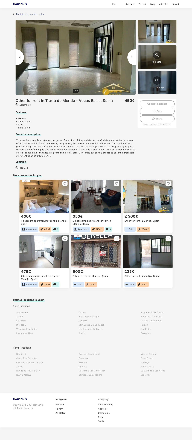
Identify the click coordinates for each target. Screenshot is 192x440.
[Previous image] (20, 57)
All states (60, 413)
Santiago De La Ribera (90, 375)
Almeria (20, 316)
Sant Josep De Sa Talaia (91, 325)
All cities (163, 4)
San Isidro (146, 329)
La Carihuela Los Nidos (153, 370)
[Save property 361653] (65, 183)
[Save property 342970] (116, 238)
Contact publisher (157, 103)
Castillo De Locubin (151, 320)
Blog (152, 4)
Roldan (144, 325)
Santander (146, 375)
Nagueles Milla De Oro (152, 312)
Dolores (82, 366)
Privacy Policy (105, 404)
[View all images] (157, 55)
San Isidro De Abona (151, 316)
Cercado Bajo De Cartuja (29, 362)
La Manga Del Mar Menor (91, 370)
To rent (142, 4)
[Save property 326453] (116, 183)
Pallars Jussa (147, 366)
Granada (82, 362)
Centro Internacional (89, 354)
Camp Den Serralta (26, 358)
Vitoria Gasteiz (148, 354)
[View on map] (157, 80)
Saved (175, 4)
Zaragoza (146, 333)
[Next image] (131, 57)
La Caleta (21, 320)
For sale (130, 4)
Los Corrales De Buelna (90, 329)
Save (159, 111)
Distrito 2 (21, 325)
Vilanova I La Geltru (26, 329)
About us (102, 408)
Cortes (82, 312)
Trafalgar (145, 362)
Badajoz (23, 168)
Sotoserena (22, 312)
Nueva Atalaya (23, 375)
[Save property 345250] (65, 238)
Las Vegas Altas (24, 333)
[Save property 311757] (168, 183)
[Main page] (25, 4)
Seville (81, 333)
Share (159, 118)
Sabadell (83, 320)
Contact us (104, 413)
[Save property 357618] (168, 238)
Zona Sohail (147, 358)
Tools (101, 421)
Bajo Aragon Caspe (88, 316)
